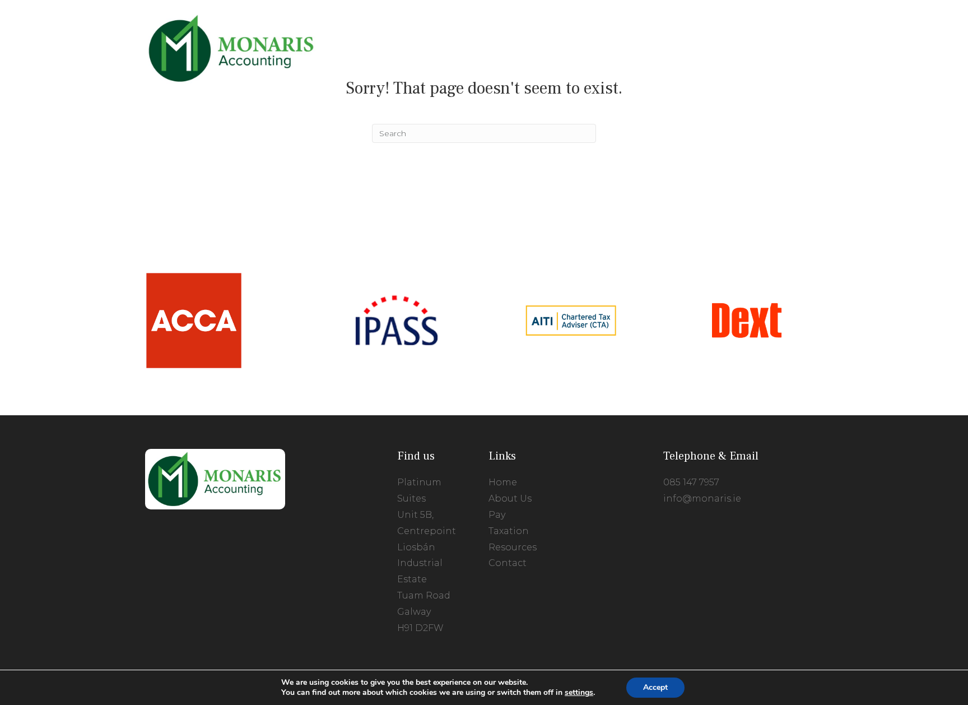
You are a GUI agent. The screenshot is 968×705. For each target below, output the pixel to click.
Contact (507, 563)
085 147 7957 (691, 482)
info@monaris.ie (702, 498)
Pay (496, 514)
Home (502, 482)
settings (579, 693)
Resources (512, 547)
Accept (655, 687)
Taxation (508, 531)
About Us (510, 498)
